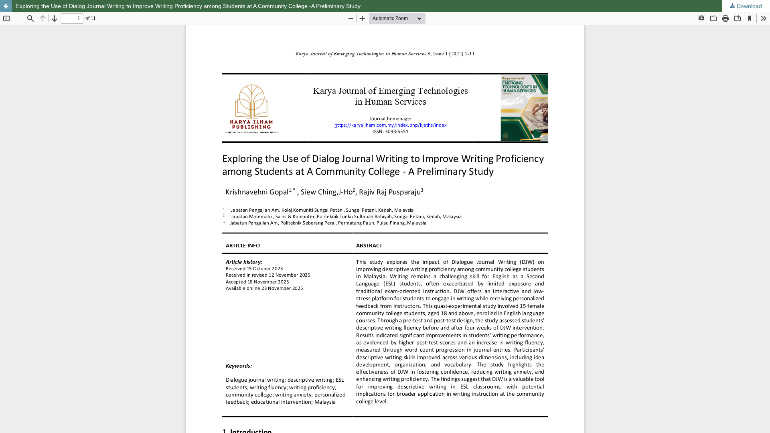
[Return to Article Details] (6, 6)
